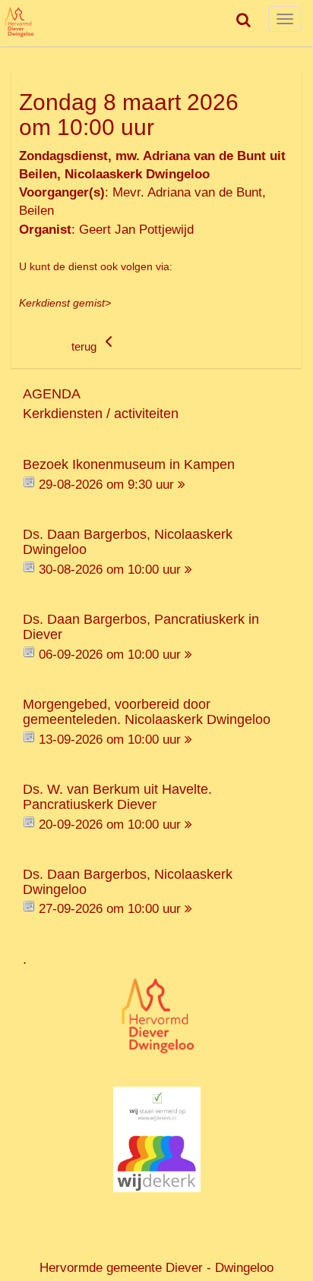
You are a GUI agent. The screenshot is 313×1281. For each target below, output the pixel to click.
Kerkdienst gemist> (65, 303)
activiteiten (146, 413)
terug (85, 347)
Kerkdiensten (63, 413)
